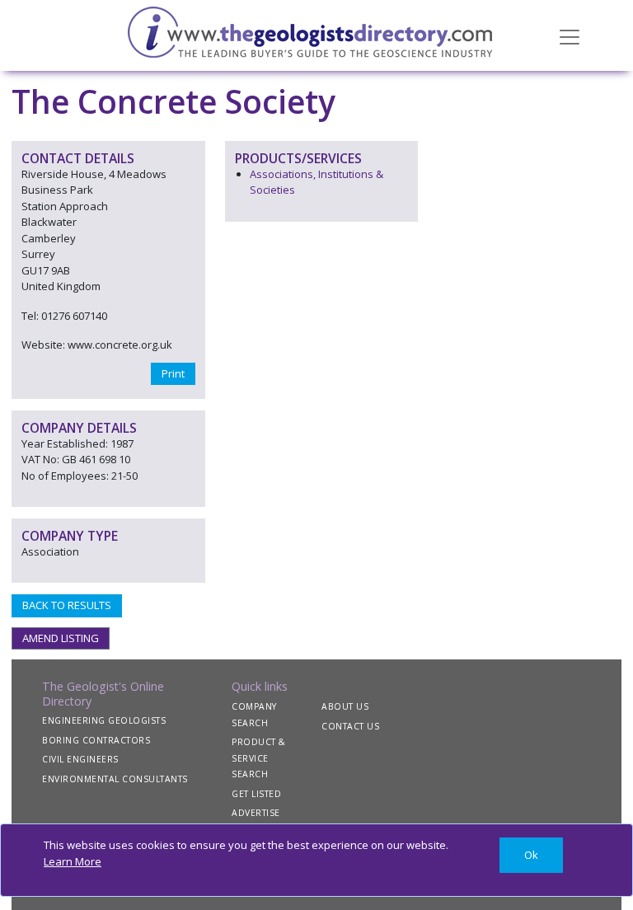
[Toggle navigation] (569, 35)
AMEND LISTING (60, 638)
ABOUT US (344, 706)
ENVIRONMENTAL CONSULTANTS (115, 779)
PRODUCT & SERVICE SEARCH (259, 758)
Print (173, 373)
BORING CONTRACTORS (96, 740)
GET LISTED (256, 794)
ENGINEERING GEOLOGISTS (104, 720)
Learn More (72, 861)
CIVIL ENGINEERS (80, 759)
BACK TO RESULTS (66, 605)
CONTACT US (350, 726)
